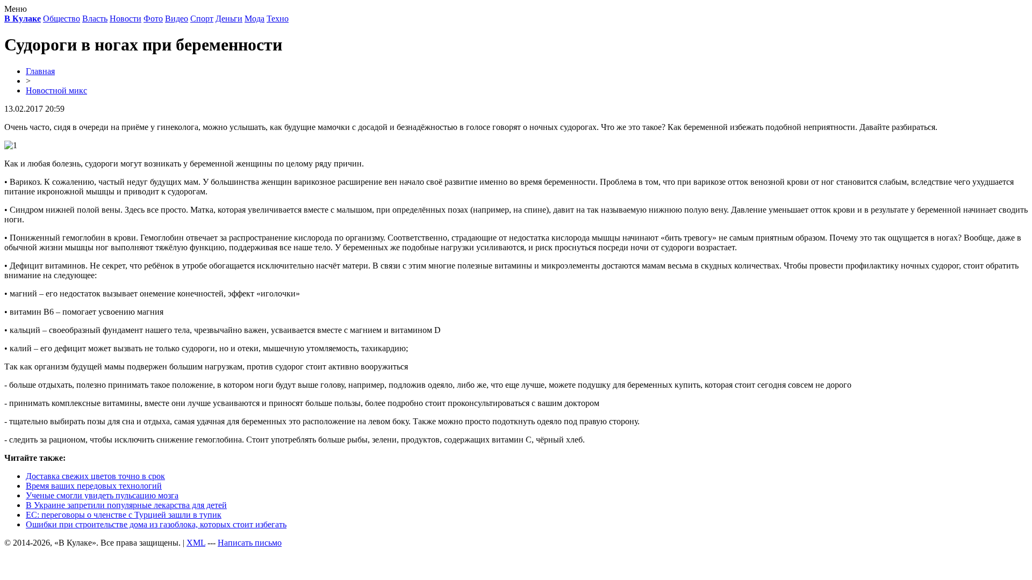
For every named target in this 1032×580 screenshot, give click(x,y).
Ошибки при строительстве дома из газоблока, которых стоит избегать (156, 524)
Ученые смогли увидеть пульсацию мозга (102, 495)
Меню (15, 8)
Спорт (201, 18)
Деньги (229, 18)
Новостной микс (56, 90)
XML (196, 542)
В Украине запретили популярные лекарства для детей (126, 505)
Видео (176, 18)
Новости (125, 18)
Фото (153, 18)
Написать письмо (250, 542)
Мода (254, 18)
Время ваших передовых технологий (94, 485)
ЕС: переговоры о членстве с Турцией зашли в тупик (123, 514)
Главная (40, 71)
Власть (95, 18)
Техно (278, 18)
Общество (61, 18)
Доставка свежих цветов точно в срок (95, 476)
